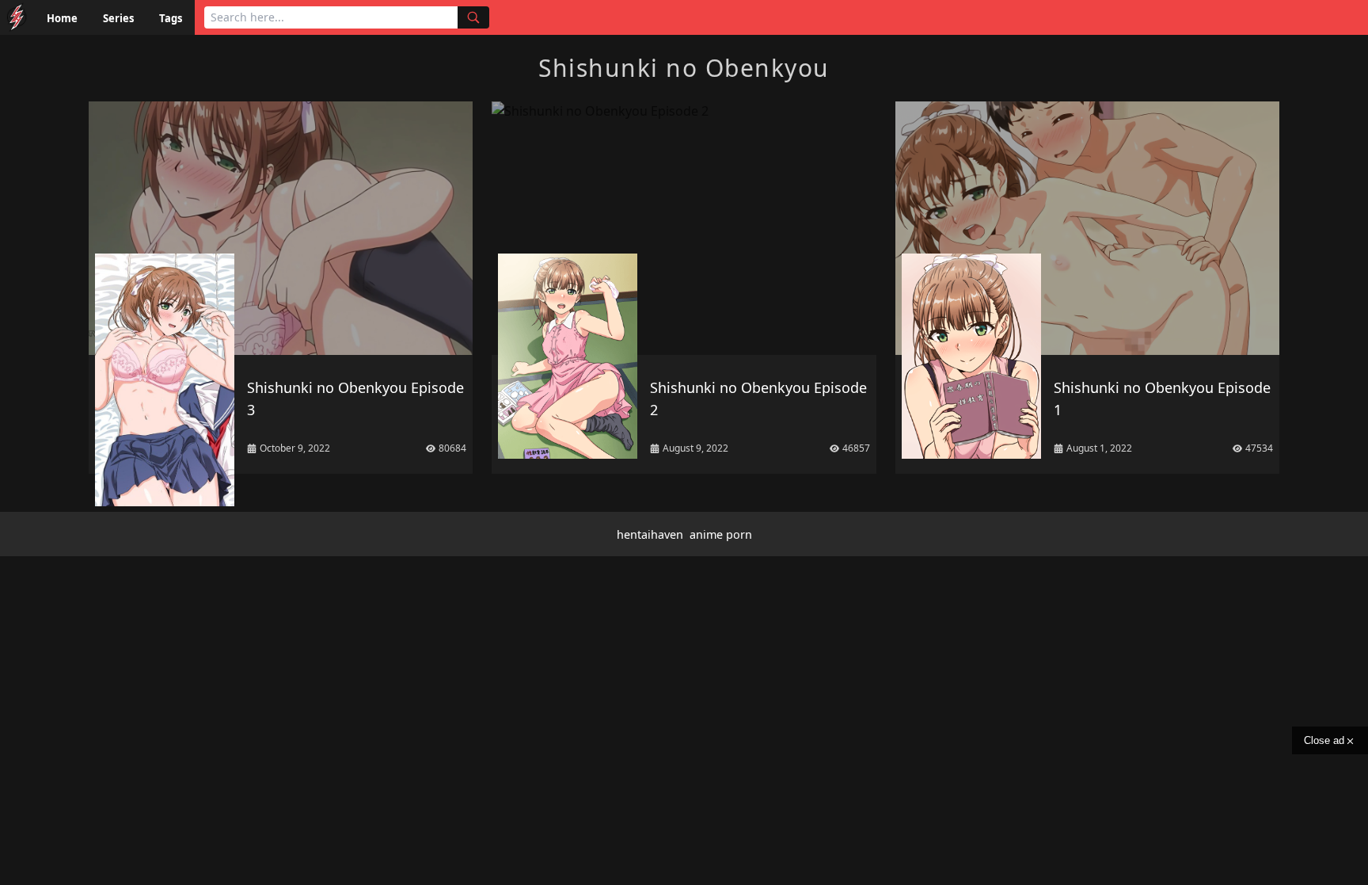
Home (62, 18)
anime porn (721, 534)
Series (118, 18)
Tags (170, 18)
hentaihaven (650, 534)
